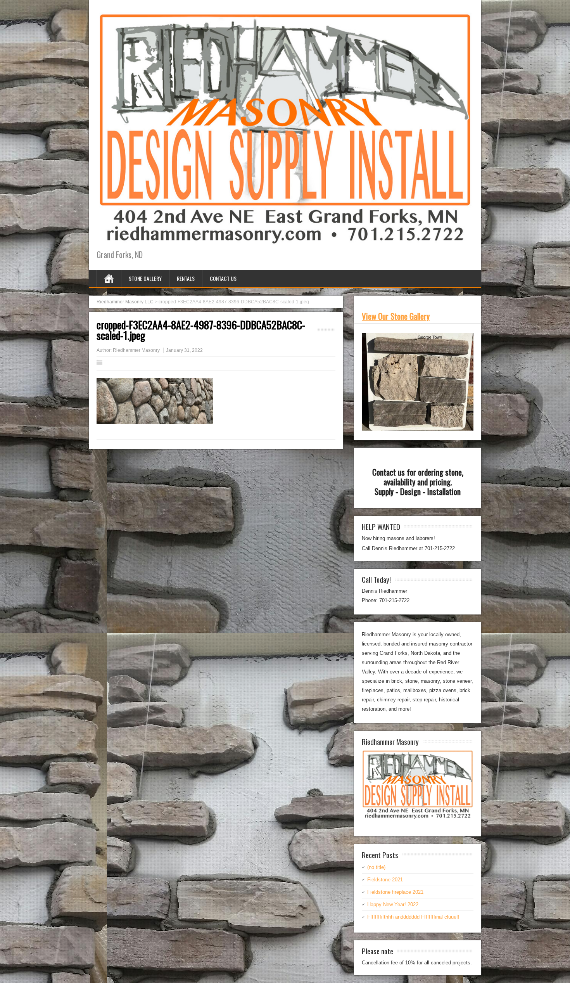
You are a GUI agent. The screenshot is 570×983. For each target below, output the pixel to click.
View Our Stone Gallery (396, 316)
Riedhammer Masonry (136, 350)
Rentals (186, 278)
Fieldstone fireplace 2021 (395, 892)
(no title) (376, 867)
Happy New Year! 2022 (392, 904)
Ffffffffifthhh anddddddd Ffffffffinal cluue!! (413, 917)
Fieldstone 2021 (385, 880)
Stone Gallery (145, 278)
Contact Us (223, 278)
